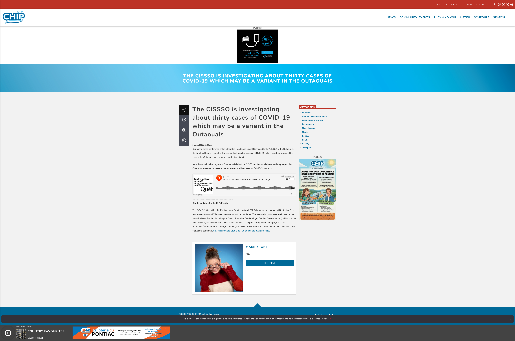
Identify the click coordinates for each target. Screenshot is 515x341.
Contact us (482, 4)
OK (330, 319)
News (391, 17)
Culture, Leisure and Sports (314, 116)
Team (469, 4)
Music (305, 132)
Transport (306, 148)
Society (305, 144)
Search (499, 17)
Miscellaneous (308, 128)
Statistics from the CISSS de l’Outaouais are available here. (241, 231)
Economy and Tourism (312, 120)
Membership (456, 4)
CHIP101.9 (195, 199)
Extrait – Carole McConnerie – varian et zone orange (217, 199)
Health (305, 140)
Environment (308, 124)
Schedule (481, 17)
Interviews (307, 112)
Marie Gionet (258, 247)
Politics (305, 136)
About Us (441, 4)
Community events (415, 17)
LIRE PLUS (270, 263)
